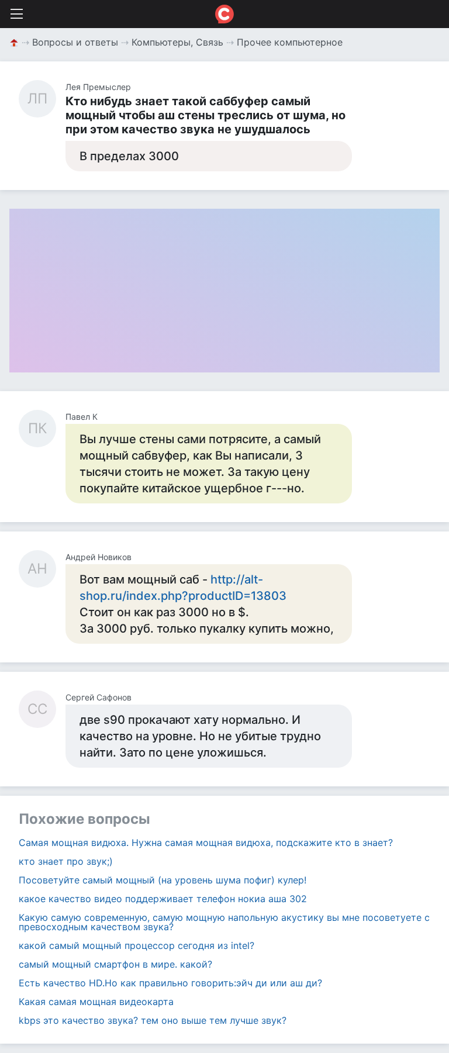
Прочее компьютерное (290, 42)
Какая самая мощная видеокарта (96, 1001)
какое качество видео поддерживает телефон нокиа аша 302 (163, 898)
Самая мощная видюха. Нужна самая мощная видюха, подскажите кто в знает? (206, 842)
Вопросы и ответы (75, 42)
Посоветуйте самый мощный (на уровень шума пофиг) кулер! (162, 880)
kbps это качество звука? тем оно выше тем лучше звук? (152, 1020)
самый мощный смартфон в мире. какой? (115, 964)
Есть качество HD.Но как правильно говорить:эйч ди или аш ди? (170, 983)
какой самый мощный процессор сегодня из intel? (136, 945)
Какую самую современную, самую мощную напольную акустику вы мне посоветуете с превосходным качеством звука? (224, 922)
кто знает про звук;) (66, 861)
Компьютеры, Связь (177, 42)
